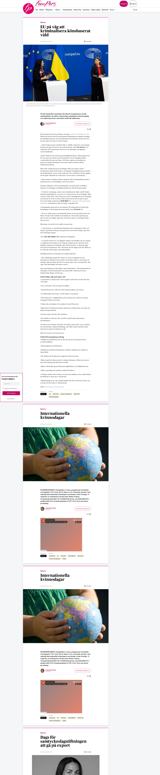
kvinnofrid (55, 394)
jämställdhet (71, 556)
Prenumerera (124, 3)
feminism (63, 556)
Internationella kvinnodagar (55, 416)
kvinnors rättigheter (66, 394)
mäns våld (76, 394)
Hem (37, 10)
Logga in (134, 3)
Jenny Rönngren (50, 123)
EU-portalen (48, 387)
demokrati (52, 556)
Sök (136, 9)
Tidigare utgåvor (95, 10)
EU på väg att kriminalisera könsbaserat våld (65, 31)
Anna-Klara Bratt (50, 508)
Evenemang (85, 10)
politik (64, 558)
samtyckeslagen (53, 397)
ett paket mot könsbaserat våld (79, 134)
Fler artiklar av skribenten (82, 123)
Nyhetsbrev (105, 10)
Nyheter (41, 10)
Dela (88, 129)
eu (50, 394)
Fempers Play (77, 10)
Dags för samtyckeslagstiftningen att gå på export (63, 742)
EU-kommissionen (58, 387)
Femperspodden (67, 10)
